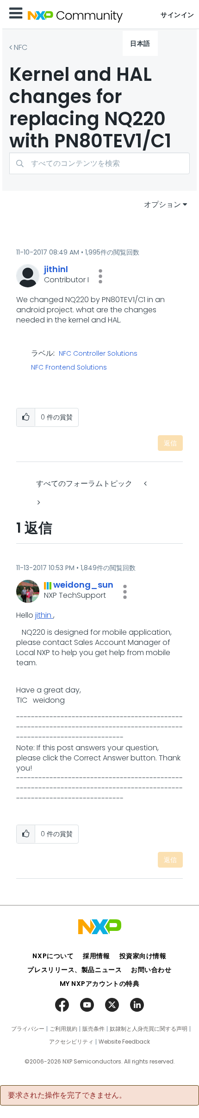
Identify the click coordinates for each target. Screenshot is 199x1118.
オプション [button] (162, 204)
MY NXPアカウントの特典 (100, 983)
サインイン (177, 14)
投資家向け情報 (143, 955)
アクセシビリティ (71, 1042)
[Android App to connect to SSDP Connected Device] (38, 502)
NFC (20, 47)
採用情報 (96, 955)
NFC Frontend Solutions (69, 368)
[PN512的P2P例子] (146, 483)
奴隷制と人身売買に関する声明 (148, 1029)
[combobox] (99, 163)
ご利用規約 (63, 1029)
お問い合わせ (151, 969)
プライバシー (27, 1029)
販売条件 (93, 1029)
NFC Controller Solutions (98, 354)
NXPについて (53, 955)
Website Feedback (124, 1042)
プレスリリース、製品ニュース (74, 969)
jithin (44, 615)
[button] (100, 276)
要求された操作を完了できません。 (67, 1095)
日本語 (140, 43)
